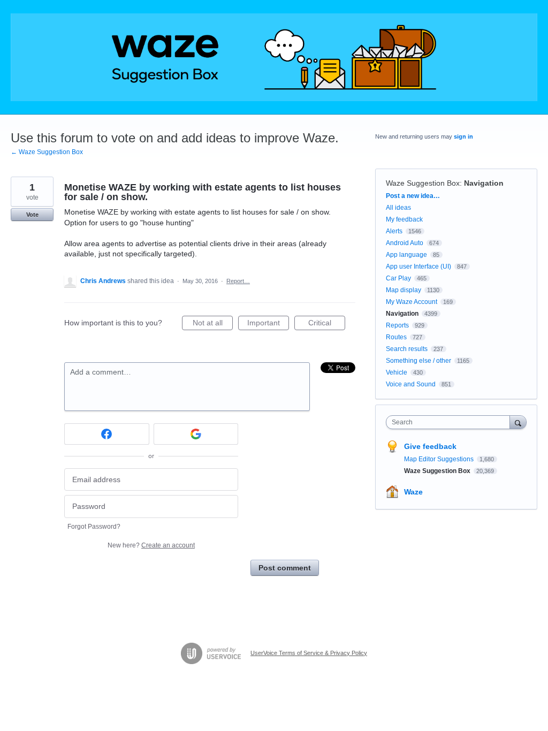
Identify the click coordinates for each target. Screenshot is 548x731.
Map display (403, 290)
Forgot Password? (93, 526)
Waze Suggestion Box (423, 183)
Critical (326, 324)
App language (406, 254)
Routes (396, 337)
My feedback (404, 219)
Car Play (398, 278)
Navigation (484, 183)
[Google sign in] (196, 434)
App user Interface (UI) (418, 266)
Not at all (213, 324)
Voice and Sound (411, 384)
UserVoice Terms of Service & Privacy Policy (308, 653)
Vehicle (396, 372)
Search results (407, 349)
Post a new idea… (413, 196)
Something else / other (418, 360)
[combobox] (450, 422)
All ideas (398, 207)
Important (268, 324)
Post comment (284, 568)
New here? (151, 545)
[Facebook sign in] (106, 434)
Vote (32, 214)
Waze (413, 492)
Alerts (394, 231)
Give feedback (430, 446)
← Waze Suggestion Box (47, 152)
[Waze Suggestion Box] (274, 57)
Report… (238, 281)
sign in (463, 136)
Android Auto (404, 243)
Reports (397, 325)
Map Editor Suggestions (439, 459)
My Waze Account (411, 302)
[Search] (518, 422)
